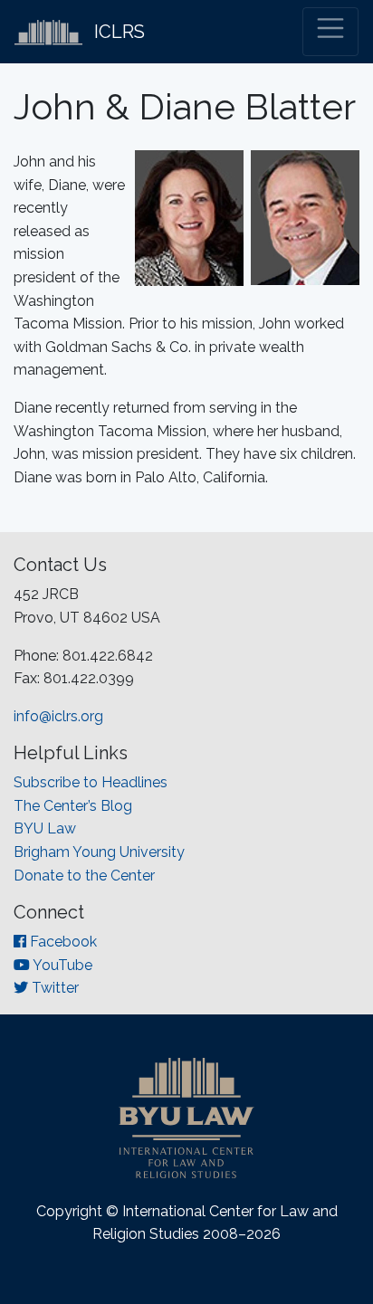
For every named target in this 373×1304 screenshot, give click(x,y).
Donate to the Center (84, 875)
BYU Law (45, 828)
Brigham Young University (99, 852)
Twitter (53, 987)
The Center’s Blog (73, 805)
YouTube (61, 965)
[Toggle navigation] (330, 31)
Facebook (61, 941)
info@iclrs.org (58, 716)
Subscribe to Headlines (90, 782)
